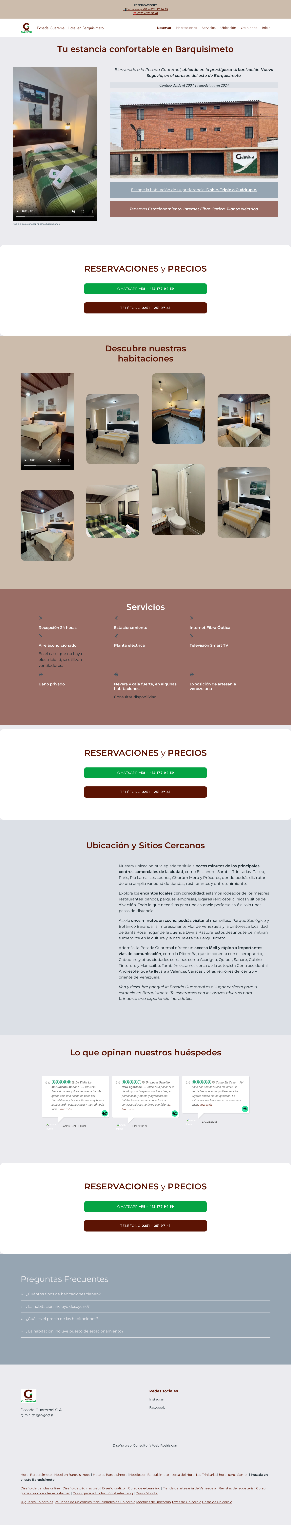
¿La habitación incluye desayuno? (58, 1306)
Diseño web (122, 1445)
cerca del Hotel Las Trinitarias (194, 1475)
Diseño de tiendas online (40, 1488)
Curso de (135, 1488)
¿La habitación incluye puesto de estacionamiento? (75, 1331)
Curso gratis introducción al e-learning (103, 1493)
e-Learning (151, 1488)
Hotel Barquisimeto (36, 1475)
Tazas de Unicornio (186, 1502)
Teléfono (145, 308)
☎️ (145, 13)
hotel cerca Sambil (233, 1475)
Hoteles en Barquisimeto (149, 1475)
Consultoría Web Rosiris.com (155, 1445)
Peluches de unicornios (73, 1502)
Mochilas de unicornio (153, 1502)
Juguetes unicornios (37, 1502)
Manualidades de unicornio (113, 1502)
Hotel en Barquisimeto (72, 1475)
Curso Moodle (147, 1493)
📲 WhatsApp (145, 9)
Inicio (266, 28)
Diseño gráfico (113, 1488)
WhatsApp (145, 289)
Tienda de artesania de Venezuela (189, 1488)
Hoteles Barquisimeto (110, 1475)
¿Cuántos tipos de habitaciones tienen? (63, 1294)
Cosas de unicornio (217, 1502)
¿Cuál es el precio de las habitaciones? (62, 1318)
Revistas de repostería (236, 1488)
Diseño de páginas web (81, 1488)
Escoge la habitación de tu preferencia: (194, 189)
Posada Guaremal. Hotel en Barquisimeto (70, 28)
